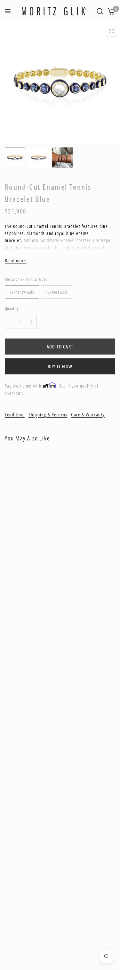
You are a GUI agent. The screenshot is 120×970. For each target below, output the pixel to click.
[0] (110, 11)
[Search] (99, 11)
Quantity (12, 308)
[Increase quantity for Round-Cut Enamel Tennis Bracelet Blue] (31, 322)
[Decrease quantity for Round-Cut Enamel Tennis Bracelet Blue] (10, 322)
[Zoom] (111, 31)
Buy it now (60, 366)
